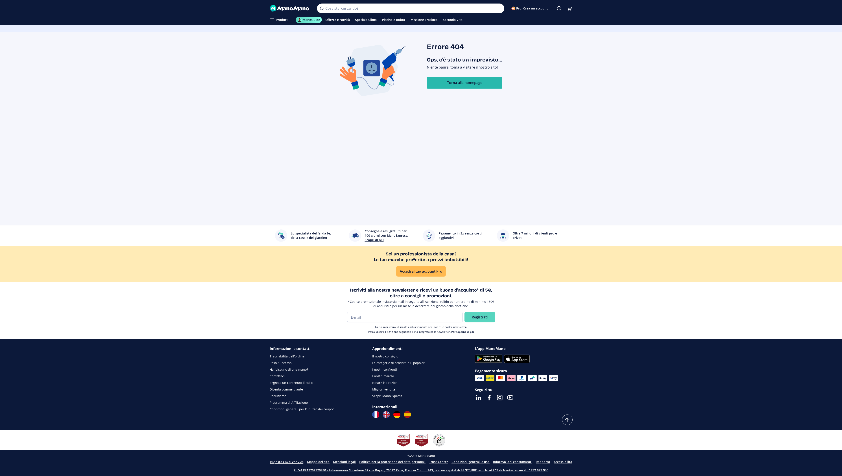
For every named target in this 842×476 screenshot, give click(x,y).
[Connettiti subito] (559, 8)
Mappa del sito (318, 462)
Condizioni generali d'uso (470, 462)
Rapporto (543, 462)
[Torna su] (567, 420)
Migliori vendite (383, 389)
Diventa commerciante (286, 389)
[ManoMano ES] (407, 414)
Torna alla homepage (464, 82)
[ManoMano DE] (396, 414)
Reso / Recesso (280, 363)
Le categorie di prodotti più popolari (399, 363)
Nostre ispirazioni (385, 383)
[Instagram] (499, 397)
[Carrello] (569, 8)
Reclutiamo (278, 396)
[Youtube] (510, 397)
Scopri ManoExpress (387, 396)
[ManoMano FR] (375, 414)
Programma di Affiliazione (289, 402)
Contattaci (277, 376)
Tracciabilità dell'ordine (287, 356)
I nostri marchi (383, 376)
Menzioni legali (344, 462)
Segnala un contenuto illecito (291, 383)
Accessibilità (563, 462)
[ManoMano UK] (386, 414)
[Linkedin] (478, 397)
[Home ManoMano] (290, 8)
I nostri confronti (384, 369)
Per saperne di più (462, 332)
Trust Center (438, 462)
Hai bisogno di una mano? (289, 369)
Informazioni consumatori (512, 462)
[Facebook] (489, 397)
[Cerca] (322, 8)
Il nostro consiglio (385, 356)
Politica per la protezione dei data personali (392, 462)
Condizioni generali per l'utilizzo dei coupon (302, 409)
